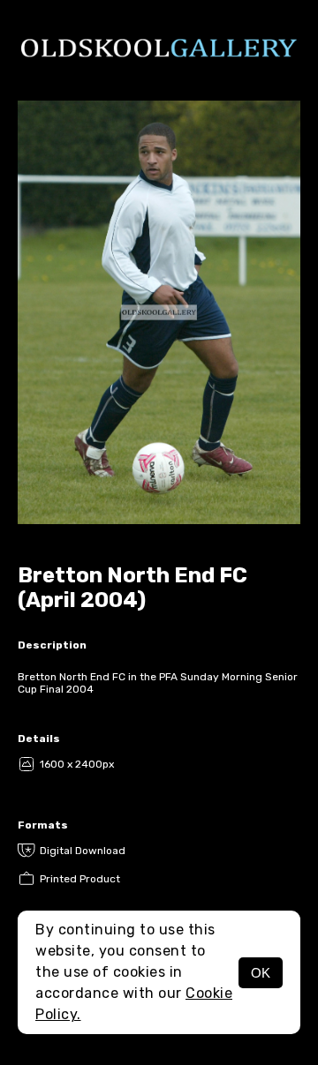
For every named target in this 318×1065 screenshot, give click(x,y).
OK (260, 972)
